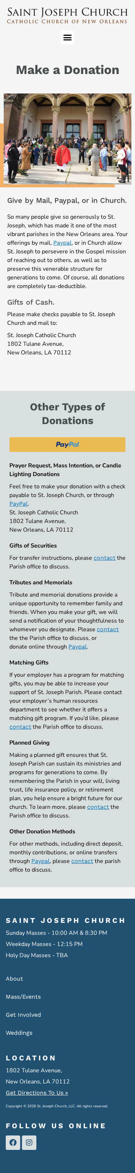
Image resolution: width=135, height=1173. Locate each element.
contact (105, 557)
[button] (68, 37)
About (14, 978)
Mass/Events (23, 996)
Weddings (19, 1032)
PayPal (18, 503)
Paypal (62, 242)
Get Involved (23, 1014)
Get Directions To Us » (37, 1092)
